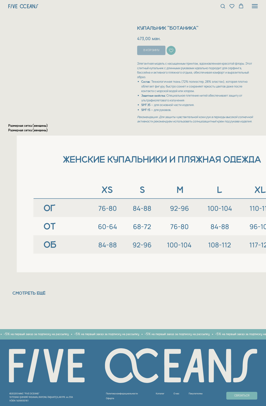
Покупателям (195, 393)
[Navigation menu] (255, 6)
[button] (222, 6)
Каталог (160, 393)
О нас (176, 393)
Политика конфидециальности (122, 393)
